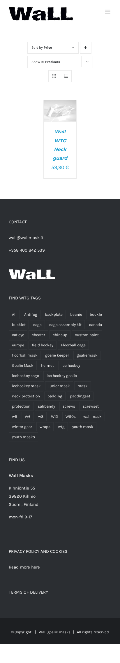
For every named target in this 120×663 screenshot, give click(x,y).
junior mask (59, 386)
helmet (47, 365)
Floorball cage (73, 345)
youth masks (23, 437)
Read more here (24, 567)
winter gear (22, 427)
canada (95, 324)
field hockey (42, 345)
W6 (28, 416)
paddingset (80, 396)
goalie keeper (57, 355)
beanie (76, 314)
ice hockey (70, 365)
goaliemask (87, 355)
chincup (60, 335)
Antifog (30, 314)
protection (21, 406)
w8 (40, 416)
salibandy (46, 406)
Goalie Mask (22, 365)
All (14, 314)
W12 (54, 416)
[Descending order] (85, 48)
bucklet (19, 324)
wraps (45, 427)
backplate (54, 314)
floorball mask (25, 355)
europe (18, 345)
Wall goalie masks (54, 632)
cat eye (18, 335)
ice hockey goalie (62, 375)
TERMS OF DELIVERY (28, 592)
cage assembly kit (65, 324)
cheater (38, 335)
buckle (96, 314)
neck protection (26, 396)
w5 (14, 416)
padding (54, 396)
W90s (71, 416)
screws (69, 406)
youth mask (82, 427)
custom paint (87, 335)
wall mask (92, 416)
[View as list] (65, 76)
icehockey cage (25, 375)
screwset (91, 406)
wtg (61, 427)
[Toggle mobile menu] (108, 12)
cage (37, 324)
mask (82, 386)
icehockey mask (26, 386)
